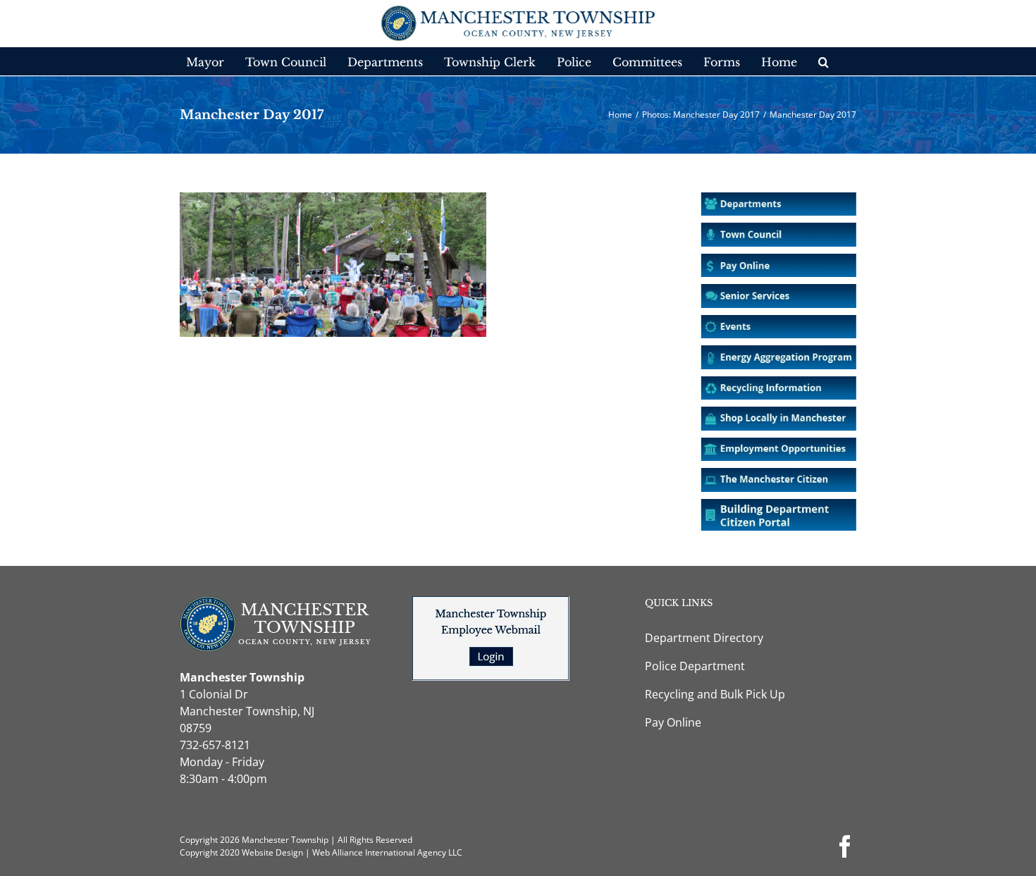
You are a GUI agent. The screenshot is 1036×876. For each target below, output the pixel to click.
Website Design (272, 852)
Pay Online (673, 722)
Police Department (695, 666)
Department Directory (704, 638)
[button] (823, 61)
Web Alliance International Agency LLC (387, 852)
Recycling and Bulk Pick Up (715, 694)
